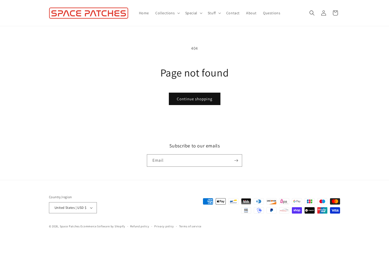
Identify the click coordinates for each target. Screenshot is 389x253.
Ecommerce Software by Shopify (102, 226)
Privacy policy (164, 226)
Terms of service (190, 226)
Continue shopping (194, 98)
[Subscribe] (236, 160)
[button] (167, 13)
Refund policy (139, 226)
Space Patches (70, 226)
